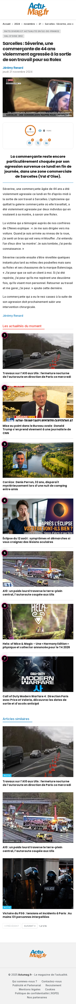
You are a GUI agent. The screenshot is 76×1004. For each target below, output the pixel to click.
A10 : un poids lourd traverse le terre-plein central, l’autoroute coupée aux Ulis (32, 592)
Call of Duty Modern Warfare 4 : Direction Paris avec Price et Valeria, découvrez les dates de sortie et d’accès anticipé (35, 699)
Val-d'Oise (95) (13, 36)
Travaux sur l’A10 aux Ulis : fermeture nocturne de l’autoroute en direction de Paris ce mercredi (37, 375)
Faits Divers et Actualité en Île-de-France (31, 31)
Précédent (12, 926)
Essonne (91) (12, 841)
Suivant (29, 926)
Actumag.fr (25, 974)
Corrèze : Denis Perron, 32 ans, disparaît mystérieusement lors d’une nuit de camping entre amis (35, 485)
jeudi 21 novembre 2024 (18, 71)
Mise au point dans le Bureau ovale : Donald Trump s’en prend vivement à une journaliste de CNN (37, 429)
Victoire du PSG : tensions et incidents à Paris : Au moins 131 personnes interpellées (37, 915)
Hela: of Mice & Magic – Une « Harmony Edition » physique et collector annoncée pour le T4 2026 (36, 645)
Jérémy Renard (13, 67)
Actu (7, 775)
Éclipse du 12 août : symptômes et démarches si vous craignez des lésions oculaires (36, 540)
